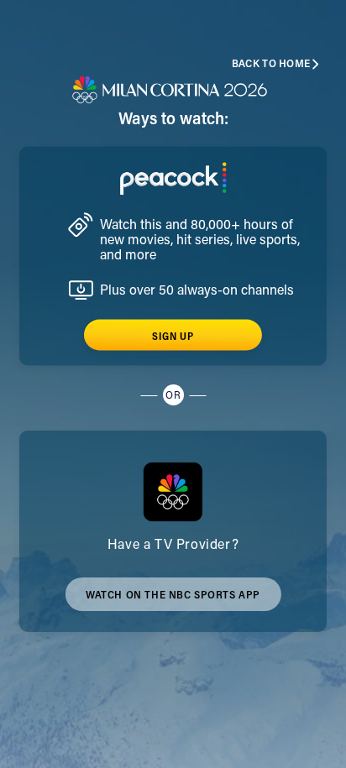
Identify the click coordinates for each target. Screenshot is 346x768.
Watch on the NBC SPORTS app (173, 601)
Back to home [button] (271, 64)
